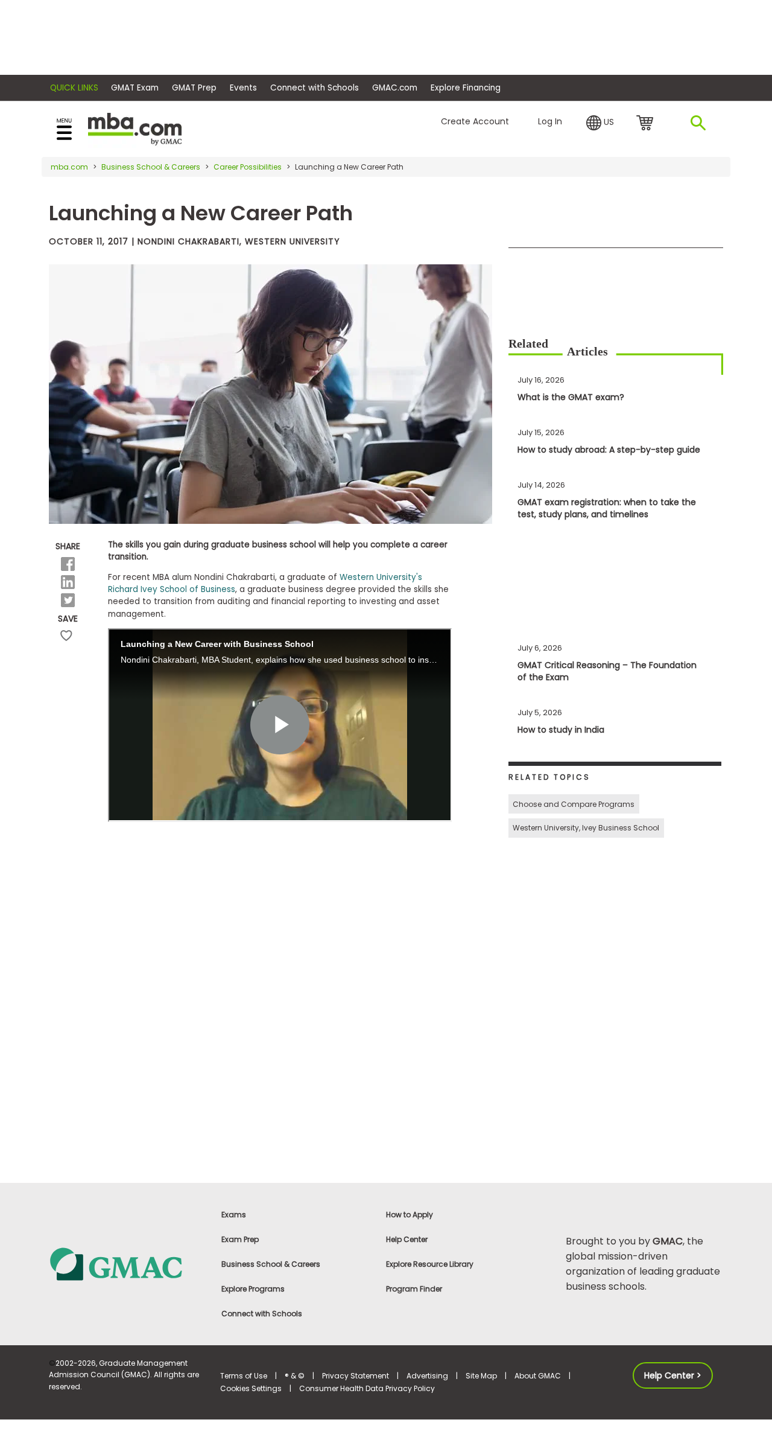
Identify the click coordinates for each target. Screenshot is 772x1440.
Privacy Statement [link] (355, 1376)
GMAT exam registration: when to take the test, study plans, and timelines (606, 508)
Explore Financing (466, 88)
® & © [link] (295, 1376)
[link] (127, 1263)
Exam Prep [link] (240, 1239)
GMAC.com (394, 88)
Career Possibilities (248, 167)
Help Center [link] (407, 1239)
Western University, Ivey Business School (586, 828)
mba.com (69, 167)
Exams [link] (233, 1214)
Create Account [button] (475, 121)
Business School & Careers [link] (270, 1264)
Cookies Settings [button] (251, 1388)
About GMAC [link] (537, 1376)
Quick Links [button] (74, 88)
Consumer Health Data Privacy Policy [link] (367, 1388)
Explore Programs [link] (253, 1289)
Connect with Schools (314, 88)
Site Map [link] (481, 1376)
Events (243, 88)
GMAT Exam (135, 88)
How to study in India (560, 730)
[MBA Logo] (135, 128)
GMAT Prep (194, 88)
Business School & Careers (150, 167)
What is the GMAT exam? (570, 397)
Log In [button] (550, 121)
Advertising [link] (427, 1376)
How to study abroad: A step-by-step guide (608, 450)
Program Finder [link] (414, 1289)
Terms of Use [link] (243, 1376)
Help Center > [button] (672, 1375)
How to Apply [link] (409, 1214)
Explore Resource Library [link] (429, 1264)
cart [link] (646, 123)
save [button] (66, 636)
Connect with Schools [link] (261, 1313)
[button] (600, 123)
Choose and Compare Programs (573, 804)
